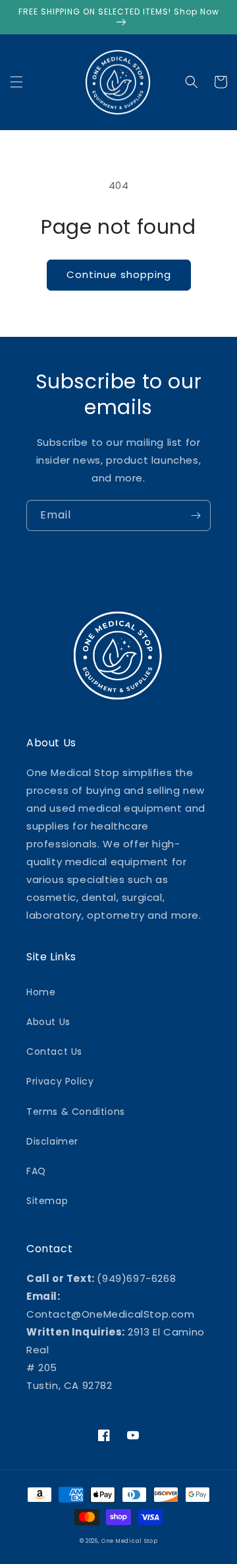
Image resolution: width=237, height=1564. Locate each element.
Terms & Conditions (75, 1111)
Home (40, 992)
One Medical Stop (129, 1541)
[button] (16, 81)
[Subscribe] (195, 515)
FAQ (36, 1171)
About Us (48, 1021)
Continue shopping (118, 274)
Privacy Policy (59, 1081)
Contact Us (54, 1051)
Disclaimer (52, 1141)
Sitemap (47, 1200)
